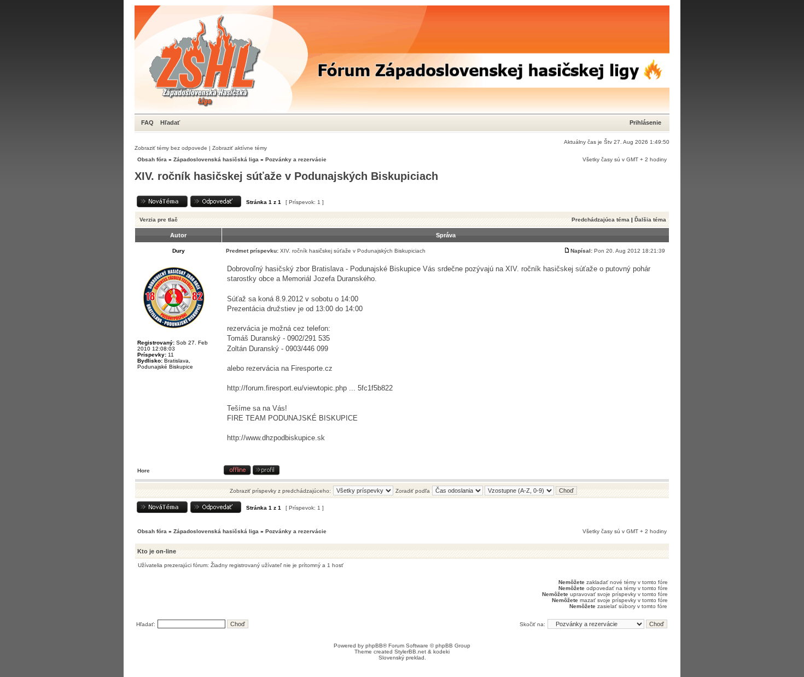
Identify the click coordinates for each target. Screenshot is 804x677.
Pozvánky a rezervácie (296, 159)
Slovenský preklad (401, 658)
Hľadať (170, 122)
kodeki (441, 652)
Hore (143, 471)
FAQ (147, 122)
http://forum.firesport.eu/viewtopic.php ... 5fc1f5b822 (310, 388)
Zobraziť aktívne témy (239, 148)
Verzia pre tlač (158, 220)
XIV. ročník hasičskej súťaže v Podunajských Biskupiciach (286, 176)
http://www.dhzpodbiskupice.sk (276, 438)
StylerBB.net (410, 652)
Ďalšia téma (650, 220)
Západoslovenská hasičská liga (216, 159)
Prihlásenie (645, 122)
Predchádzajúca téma (601, 220)
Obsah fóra (152, 159)
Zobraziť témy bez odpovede (171, 148)
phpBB (374, 646)
